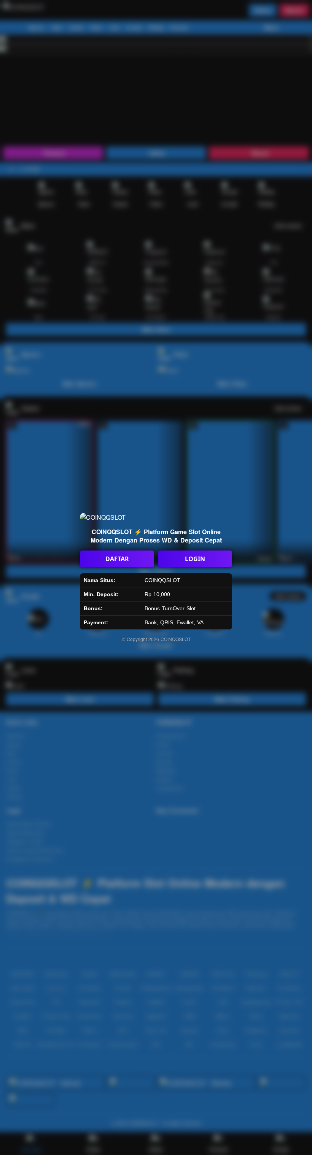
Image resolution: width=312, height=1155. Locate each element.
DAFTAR (117, 559)
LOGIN (195, 559)
